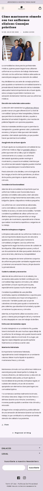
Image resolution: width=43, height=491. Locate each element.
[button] (2, 8)
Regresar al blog (23, 433)
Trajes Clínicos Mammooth (24, 486)
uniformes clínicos (32, 108)
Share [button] (6, 425)
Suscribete (34, 467)
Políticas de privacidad (27, 484)
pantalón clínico (29, 150)
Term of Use (11, 484)
